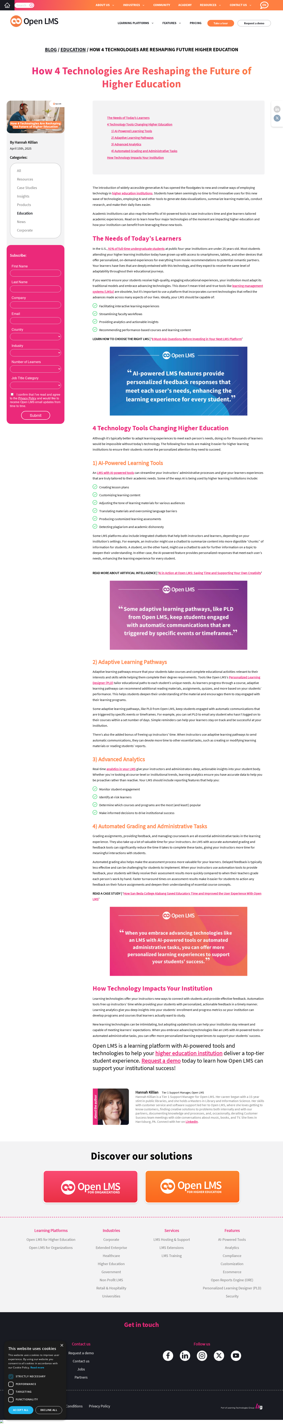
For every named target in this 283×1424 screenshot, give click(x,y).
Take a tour (221, 23)
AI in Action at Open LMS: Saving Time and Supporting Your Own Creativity (209, 573)
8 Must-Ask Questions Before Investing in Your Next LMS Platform (197, 339)
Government (111, 1271)
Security (232, 1296)
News (21, 221)
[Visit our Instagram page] (202, 1356)
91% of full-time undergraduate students (136, 248)
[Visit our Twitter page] (219, 1356)
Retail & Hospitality (111, 1288)
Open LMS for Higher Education (51, 1239)
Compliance (232, 1255)
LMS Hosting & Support (172, 1239)
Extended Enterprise (111, 1247)
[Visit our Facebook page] (168, 1356)
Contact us (81, 1361)
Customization (232, 1263)
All (19, 170)
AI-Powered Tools (232, 1239)
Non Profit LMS (111, 1280)
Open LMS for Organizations (51, 1247)
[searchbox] (24, 5)
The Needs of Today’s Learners (128, 118)
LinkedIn (192, 1121)
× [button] (61, 1345)
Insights (23, 196)
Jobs (81, 1369)
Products (24, 204)
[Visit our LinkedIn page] (185, 1356)
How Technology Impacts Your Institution (135, 157)
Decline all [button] (48, 1410)
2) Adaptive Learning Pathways (132, 137)
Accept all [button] (21, 1410)
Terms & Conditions (67, 1406)
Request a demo (254, 23)
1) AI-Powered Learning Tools (131, 131)
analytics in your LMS (121, 769)
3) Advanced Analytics (126, 144)
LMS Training (172, 1255)
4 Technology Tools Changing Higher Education (139, 124)
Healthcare (111, 1255)
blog (51, 49)
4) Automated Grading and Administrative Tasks (144, 151)
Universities (111, 1296)
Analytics (232, 1247)
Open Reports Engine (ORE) (232, 1280)
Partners (81, 1377)
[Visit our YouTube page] (236, 1356)
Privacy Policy (99, 1406)
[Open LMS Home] (7, 5)
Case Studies (27, 187)
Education (73, 49)
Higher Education (111, 1263)
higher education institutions (132, 193)
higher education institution (189, 1053)
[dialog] (35, 1380)
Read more (37, 1367)
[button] (105, 5)
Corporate (25, 230)
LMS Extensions (172, 1247)
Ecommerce (232, 1271)
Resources (25, 179)
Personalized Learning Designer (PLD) (232, 1288)
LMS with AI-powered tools (115, 473)
